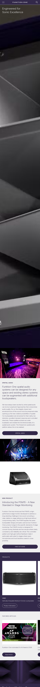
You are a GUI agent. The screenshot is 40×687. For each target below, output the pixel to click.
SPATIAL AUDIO (20, 433)
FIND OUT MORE (20, 546)
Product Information (10, 605)
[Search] (37, 2)
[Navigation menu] (3, 2)
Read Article (9, 654)
